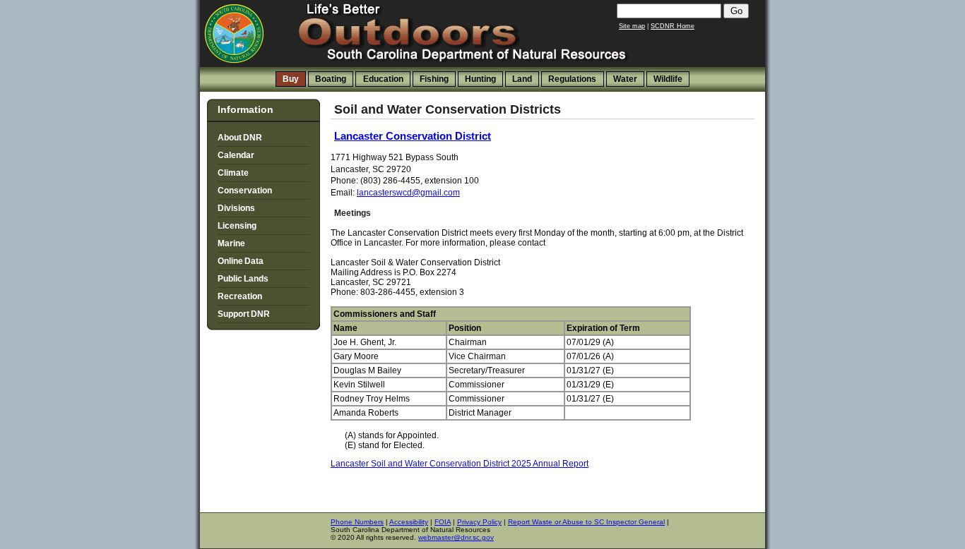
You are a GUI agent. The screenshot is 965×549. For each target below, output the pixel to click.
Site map (632, 26)
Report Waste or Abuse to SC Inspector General (586, 522)
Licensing (237, 226)
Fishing (434, 79)
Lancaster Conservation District (412, 136)
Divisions (236, 208)
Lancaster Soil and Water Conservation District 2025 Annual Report (459, 464)
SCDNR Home (672, 26)
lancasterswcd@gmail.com (408, 193)
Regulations (572, 79)
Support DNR (244, 314)
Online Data (241, 261)
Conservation (245, 190)
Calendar (236, 155)
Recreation (240, 296)
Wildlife (667, 79)
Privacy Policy (479, 522)
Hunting (480, 79)
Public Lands (243, 279)
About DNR (240, 138)
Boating (330, 79)
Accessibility (408, 522)
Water (625, 79)
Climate (233, 173)
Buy (291, 79)
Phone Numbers (357, 522)
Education (383, 79)
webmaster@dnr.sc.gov (456, 537)
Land (522, 79)
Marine (231, 243)
